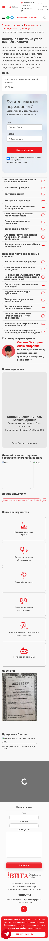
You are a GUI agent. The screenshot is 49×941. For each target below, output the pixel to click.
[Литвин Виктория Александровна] (8, 351)
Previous (1, 500)
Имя (9, 123)
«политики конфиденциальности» (25, 928)
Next (46, 500)
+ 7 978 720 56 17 (26, 10)
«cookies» (41, 925)
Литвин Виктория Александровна (30, 344)
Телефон (11, 134)
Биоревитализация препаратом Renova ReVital (21, 500)
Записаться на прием (27, 18)
